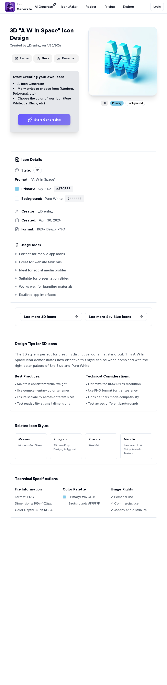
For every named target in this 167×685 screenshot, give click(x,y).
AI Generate (44, 7)
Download (68, 58)
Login (157, 6)
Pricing (109, 7)
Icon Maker (69, 7)
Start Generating (47, 120)
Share (45, 58)
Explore (128, 7)
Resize (24, 58)
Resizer (91, 7)
